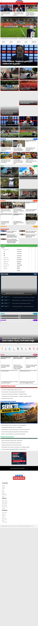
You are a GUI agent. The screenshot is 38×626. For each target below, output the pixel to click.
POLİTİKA (3, 488)
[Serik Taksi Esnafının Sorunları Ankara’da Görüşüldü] (6, 217)
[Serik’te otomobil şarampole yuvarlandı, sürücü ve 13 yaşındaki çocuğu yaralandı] (19, 360)
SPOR (3, 490)
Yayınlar (3, 508)
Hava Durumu (4, 505)
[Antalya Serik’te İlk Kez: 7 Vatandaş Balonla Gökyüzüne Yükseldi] (6, 299)
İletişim (3, 520)
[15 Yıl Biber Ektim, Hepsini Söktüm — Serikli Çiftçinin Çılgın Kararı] (6, 305)
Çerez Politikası (4, 522)
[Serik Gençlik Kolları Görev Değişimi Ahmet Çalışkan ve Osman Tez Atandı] (31, 217)
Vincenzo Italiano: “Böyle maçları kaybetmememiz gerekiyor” (12, 3)
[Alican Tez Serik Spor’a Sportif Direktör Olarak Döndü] (19, 438)
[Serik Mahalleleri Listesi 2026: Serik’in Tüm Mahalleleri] (31, 143)
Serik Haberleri (4, 512)
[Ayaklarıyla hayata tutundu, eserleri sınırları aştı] (28, 104)
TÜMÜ (35, 139)
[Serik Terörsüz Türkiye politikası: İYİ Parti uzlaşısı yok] (6, 205)
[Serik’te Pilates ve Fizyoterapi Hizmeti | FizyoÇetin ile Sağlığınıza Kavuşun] (28, 375)
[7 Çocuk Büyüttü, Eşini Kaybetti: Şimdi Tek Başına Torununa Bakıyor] (6, 296)
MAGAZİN (3, 493)
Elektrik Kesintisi (4, 502)
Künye (3, 517)
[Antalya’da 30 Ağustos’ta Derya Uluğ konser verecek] (28, 90)
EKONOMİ (3, 487)
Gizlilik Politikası (4, 518)
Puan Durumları (4, 506)
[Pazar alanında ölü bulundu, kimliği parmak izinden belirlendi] (9, 90)
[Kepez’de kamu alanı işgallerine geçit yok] (28, 79)
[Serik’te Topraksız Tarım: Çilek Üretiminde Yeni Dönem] (6, 302)
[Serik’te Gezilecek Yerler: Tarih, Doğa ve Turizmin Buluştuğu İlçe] (6, 155)
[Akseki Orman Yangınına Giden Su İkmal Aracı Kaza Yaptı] (22, 231)
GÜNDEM (3, 485)
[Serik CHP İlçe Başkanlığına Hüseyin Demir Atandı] (31, 205)
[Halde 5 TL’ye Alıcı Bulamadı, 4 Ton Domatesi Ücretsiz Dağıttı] (31, 155)
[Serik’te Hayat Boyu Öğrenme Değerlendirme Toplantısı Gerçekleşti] (19, 143)
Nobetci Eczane (4, 500)
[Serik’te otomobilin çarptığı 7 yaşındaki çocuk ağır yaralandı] (31, 360)
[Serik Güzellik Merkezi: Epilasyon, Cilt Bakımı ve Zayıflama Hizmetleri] (9, 375)
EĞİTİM (3, 491)
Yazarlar (3, 514)
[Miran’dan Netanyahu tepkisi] (9, 79)
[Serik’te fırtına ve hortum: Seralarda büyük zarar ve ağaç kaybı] (6, 143)
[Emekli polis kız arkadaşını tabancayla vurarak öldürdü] (19, 387)
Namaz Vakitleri (4, 503)
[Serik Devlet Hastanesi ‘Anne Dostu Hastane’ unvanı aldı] (6, 360)
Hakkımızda (4, 515)
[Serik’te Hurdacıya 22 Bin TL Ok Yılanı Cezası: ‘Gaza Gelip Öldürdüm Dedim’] (22, 235)
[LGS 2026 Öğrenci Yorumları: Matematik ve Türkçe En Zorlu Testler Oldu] (19, 155)
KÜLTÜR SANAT (4, 494)
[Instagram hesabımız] (27, 468)
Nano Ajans (31, 526)
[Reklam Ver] (19, 464)
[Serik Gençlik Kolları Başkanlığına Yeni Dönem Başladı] (19, 217)
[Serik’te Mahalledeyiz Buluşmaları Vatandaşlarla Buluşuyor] (19, 205)
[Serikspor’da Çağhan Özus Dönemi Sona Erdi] (3, 231)
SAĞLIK (3, 496)
